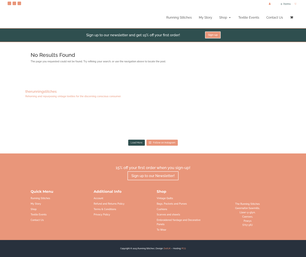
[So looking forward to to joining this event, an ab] (94, 121)
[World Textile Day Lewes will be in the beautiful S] (36, 121)
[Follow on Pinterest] (9, 3)
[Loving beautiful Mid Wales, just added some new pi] (153, 121)
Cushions (162, 209)
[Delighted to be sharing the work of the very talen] (270, 121)
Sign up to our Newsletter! (153, 176)
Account (98, 198)
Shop (223, 17)
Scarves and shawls (168, 214)
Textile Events (248, 17)
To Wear (161, 229)
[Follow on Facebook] (14, 3)
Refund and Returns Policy (109, 203)
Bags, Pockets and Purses (172, 203)
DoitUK (167, 248)
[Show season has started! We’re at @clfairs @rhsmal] (211, 121)
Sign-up (213, 34)
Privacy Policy (102, 214)
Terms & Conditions (105, 209)
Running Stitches (179, 17)
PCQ (184, 248)
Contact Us (274, 17)
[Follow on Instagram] (19, 3)
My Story (205, 17)
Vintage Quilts (165, 198)
